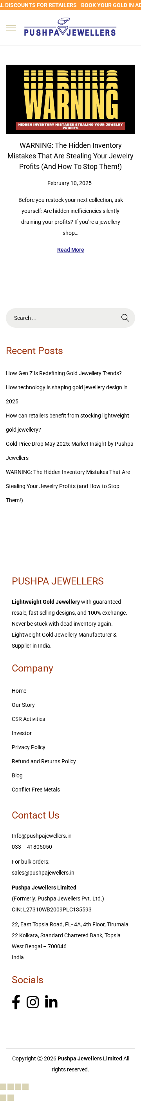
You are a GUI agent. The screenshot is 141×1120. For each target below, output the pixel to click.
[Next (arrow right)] (10, 1098)
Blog (17, 775)
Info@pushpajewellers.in (42, 836)
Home (19, 691)
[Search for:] (70, 318)
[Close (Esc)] (25, 1087)
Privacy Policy (28, 747)
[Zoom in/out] (3, 1087)
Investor (22, 733)
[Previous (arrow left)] (3, 1098)
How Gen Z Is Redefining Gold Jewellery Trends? (64, 373)
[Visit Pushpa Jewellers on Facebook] (16, 1002)
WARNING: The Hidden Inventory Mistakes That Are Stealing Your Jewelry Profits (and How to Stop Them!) (70, 156)
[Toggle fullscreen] (10, 1087)
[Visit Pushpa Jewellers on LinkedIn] (51, 1002)
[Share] (18, 1087)
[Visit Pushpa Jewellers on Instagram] (33, 1002)
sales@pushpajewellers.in (43, 872)
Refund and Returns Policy (44, 761)
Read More (70, 250)
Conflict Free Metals (36, 789)
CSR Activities (28, 719)
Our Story (23, 705)
